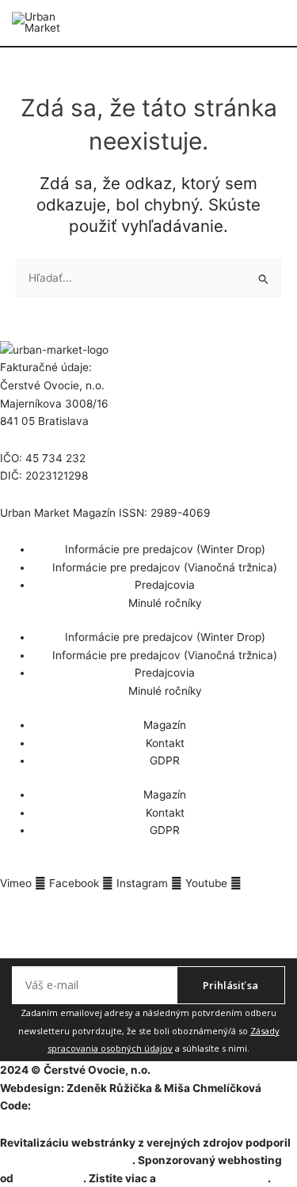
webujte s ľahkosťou (213, 1178)
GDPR (165, 760)
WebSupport (49, 1178)
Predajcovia (165, 584)
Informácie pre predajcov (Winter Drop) (165, 549)
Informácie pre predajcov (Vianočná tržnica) (164, 567)
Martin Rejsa (67, 1105)
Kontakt (165, 743)
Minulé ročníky (165, 603)
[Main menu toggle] (285, 23)
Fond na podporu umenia (66, 1160)
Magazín (164, 725)
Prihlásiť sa (230, 985)
